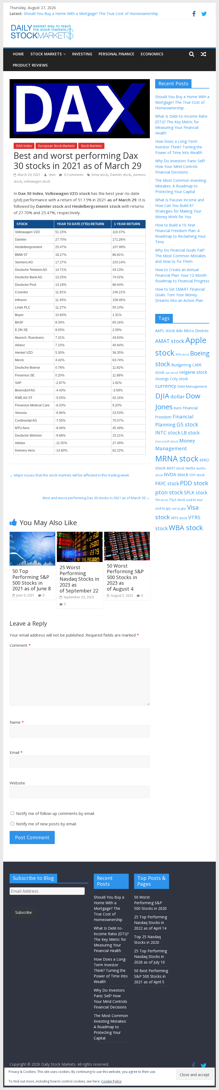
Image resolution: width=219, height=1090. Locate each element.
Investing (82, 53)
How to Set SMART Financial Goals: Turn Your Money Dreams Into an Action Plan (180, 295)
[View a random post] (203, 54)
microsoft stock (166, 441)
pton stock (169, 492)
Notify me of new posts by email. (46, 823)
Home (18, 53)
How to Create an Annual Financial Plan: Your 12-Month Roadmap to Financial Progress (182, 275)
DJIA (162, 395)
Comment (20, 645)
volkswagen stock (37, 181)
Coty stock (179, 378)
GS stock (187, 424)
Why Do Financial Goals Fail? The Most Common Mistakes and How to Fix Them (180, 256)
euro (178, 407)
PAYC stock (167, 483)
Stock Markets (46, 53)
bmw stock (100, 174)
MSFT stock (176, 468)
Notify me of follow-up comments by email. (55, 813)
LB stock (190, 432)
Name (17, 722)
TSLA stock (177, 500)
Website (17, 782)
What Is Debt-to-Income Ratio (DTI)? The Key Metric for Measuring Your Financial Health (111, 939)
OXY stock (197, 475)
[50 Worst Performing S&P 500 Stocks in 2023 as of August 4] (127, 535)
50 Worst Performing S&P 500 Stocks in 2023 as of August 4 (125, 577)
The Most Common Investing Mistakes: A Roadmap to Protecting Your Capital (180, 186)
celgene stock (193, 372)
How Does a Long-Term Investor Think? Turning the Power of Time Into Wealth (178, 147)
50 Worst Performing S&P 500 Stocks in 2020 (150, 903)
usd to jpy (163, 508)
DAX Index (24, 146)
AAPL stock (165, 330)
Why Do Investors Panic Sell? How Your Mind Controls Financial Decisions (180, 166)
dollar (177, 396)
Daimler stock (120, 174)
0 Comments (73, 174)
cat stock (171, 373)
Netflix (190, 468)
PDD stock (194, 483)
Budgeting (181, 364)
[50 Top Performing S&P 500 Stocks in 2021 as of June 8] (32, 535)
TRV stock (161, 500)
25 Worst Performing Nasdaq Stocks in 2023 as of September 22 (79, 579)
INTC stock (167, 432)
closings (162, 378)
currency (165, 385)
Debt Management (192, 386)
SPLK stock (195, 492)
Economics (152, 53)
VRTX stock (179, 518)
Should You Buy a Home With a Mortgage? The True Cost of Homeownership (91, 13)
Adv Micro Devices (192, 330)
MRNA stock (176, 458)
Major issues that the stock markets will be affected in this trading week (69, 475)
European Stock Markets (56, 146)
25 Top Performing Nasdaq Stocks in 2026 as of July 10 (150, 956)
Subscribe (23, 912)
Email (16, 752)
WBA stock (186, 527)
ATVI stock (182, 354)
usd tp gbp (179, 508)
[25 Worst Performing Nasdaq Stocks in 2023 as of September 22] (80, 535)
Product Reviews (30, 65)
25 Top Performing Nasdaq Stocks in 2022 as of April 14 (150, 922)
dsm (52, 174)
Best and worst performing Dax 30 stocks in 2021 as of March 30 (96, 497)
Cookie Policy (111, 1081)
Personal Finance (116, 53)
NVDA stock (176, 474)
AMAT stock (169, 341)
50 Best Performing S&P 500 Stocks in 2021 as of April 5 (151, 976)
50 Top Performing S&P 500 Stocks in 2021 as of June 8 (31, 580)
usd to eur (194, 499)
